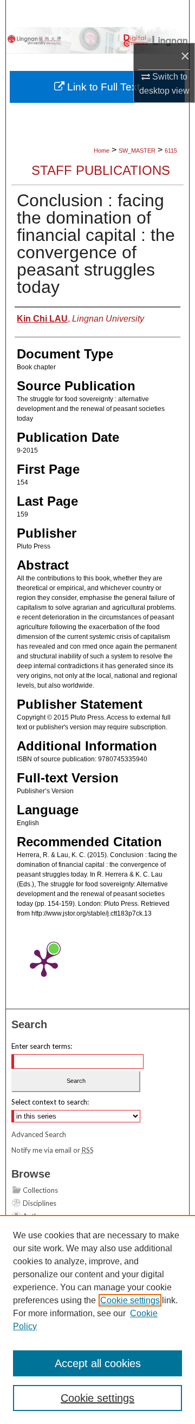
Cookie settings (130, 1300)
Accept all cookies (98, 1363)
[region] (97, 1319)
